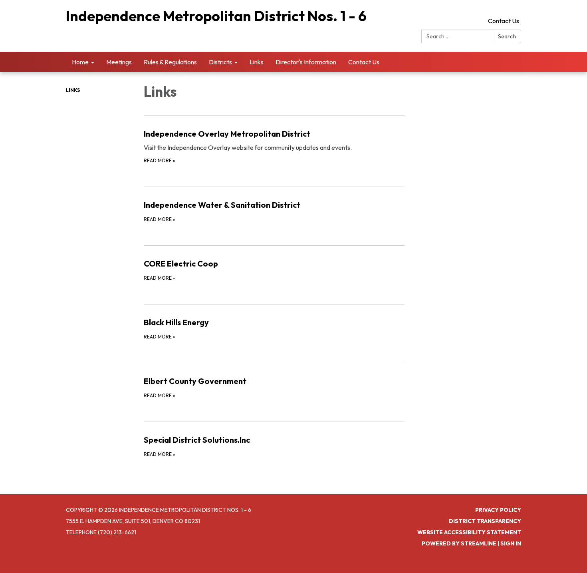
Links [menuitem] (257, 62)
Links (73, 90)
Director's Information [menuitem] (306, 62)
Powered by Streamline (459, 543)
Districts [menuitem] (220, 62)
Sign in (510, 543)
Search (507, 36)
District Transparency (485, 521)
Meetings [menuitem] (119, 62)
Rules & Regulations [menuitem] (170, 62)
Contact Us (503, 21)
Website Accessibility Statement (469, 532)
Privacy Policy (498, 509)
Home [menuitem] (80, 62)
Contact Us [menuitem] (363, 62)
